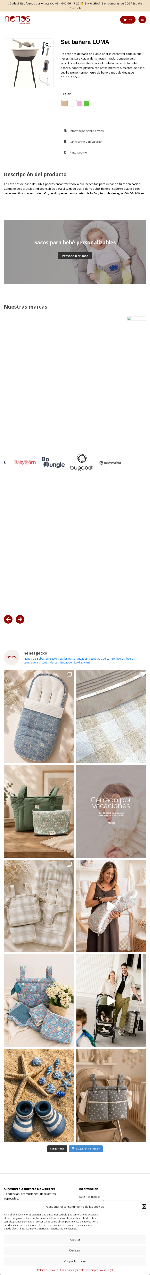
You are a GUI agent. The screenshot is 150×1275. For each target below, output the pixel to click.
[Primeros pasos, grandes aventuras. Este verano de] (39, 1095)
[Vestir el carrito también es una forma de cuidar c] (111, 716)
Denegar (75, 1250)
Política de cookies (47, 1270)
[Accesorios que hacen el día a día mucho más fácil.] (39, 811)
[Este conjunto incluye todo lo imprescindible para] (39, 1000)
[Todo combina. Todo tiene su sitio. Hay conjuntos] (39, 906)
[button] (144, 1206)
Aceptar (75, 1240)
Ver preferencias (75, 1261)
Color (67, 94)
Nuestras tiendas (89, 1197)
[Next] (20, 619)
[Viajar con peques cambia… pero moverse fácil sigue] (111, 1000)
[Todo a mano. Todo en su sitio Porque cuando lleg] (111, 1095)
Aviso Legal (106, 1270)
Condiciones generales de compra (79, 1270)
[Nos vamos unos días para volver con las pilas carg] (111, 811)
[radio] (64, 103)
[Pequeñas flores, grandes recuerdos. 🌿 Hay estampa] (39, 716)
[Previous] (8, 619)
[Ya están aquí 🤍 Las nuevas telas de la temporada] (111, 906)
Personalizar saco (75, 256)
